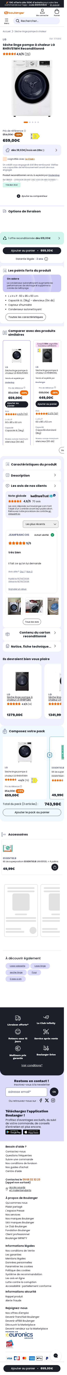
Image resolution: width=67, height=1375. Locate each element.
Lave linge (40, 966)
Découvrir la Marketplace (20, 1324)
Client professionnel (17, 1234)
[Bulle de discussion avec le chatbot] (55, 1356)
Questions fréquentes (18, 1155)
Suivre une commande (19, 1159)
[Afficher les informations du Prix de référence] (25, 131)
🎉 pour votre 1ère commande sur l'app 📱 (32, 3)
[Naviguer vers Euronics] (31, 1335)
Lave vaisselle (17, 966)
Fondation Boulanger (17, 1230)
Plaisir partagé (13, 1206)
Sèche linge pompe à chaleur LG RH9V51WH (16, 773)
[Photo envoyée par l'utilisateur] (14, 606)
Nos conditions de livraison (21, 1163)
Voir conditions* (32, 1065)
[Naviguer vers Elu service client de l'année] (31, 1344)
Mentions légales (15, 1258)
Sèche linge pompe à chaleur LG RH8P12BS (19, 698)
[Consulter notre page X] (47, 1101)
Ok (54, 1092)
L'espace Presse (14, 1210)
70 (27, 54)
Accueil (6, 31)
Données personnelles (18, 1262)
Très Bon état (11, 185)
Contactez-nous (15, 1151)
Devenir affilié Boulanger (20, 1321)
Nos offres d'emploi (17, 1313)
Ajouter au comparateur (34, 196)
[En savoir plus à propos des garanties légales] (46, 259)
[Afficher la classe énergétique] (35, 136)
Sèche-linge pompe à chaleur (30, 31)
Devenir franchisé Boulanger (22, 1317)
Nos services (12, 1214)
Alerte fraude (13, 1300)
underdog (53, 175)
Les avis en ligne (15, 1278)
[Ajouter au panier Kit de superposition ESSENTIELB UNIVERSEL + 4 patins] (54, 867)
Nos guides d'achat (16, 1167)
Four (34, 972)
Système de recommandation (23, 1274)
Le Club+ (30, 158)
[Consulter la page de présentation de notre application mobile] (13, 1132)
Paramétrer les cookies (19, 1266)
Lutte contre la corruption (20, 1282)
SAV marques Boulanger (19, 1222)
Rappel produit (14, 1296)
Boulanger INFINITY (16, 1238)
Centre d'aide (13, 1171)
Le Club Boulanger (16, 1226)
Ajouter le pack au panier (32, 812)
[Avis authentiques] (41, 496)
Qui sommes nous (16, 1203)
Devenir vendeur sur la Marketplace (26, 1328)
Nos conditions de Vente (20, 1250)
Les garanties (13, 1254)
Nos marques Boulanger (19, 1218)
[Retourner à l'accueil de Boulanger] (14, 12)
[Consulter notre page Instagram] (53, 1101)
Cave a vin (15, 979)
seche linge (16, 972)
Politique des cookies (17, 1270)
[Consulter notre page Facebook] (41, 1101)
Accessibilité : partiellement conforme (28, 1286)
